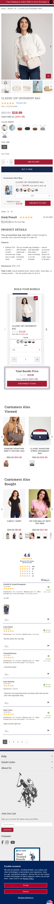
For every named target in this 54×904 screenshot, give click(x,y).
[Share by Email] (12, 212)
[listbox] (33, 196)
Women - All (12, 8)
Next (51, 47)
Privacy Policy (28, 879)
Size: (5, 142)
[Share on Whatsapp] (8, 212)
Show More (27, 536)
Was (9, 203)
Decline (26, 892)
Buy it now (27, 169)
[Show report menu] (48, 619)
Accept (25, 885)
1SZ (4, 147)
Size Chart (5, 154)
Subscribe (7, 830)
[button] (5, 329)
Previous (3, 47)
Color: (7, 122)
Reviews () (21, 103)
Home (3, 8)
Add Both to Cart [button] (37, 203)
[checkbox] (36, 298)
